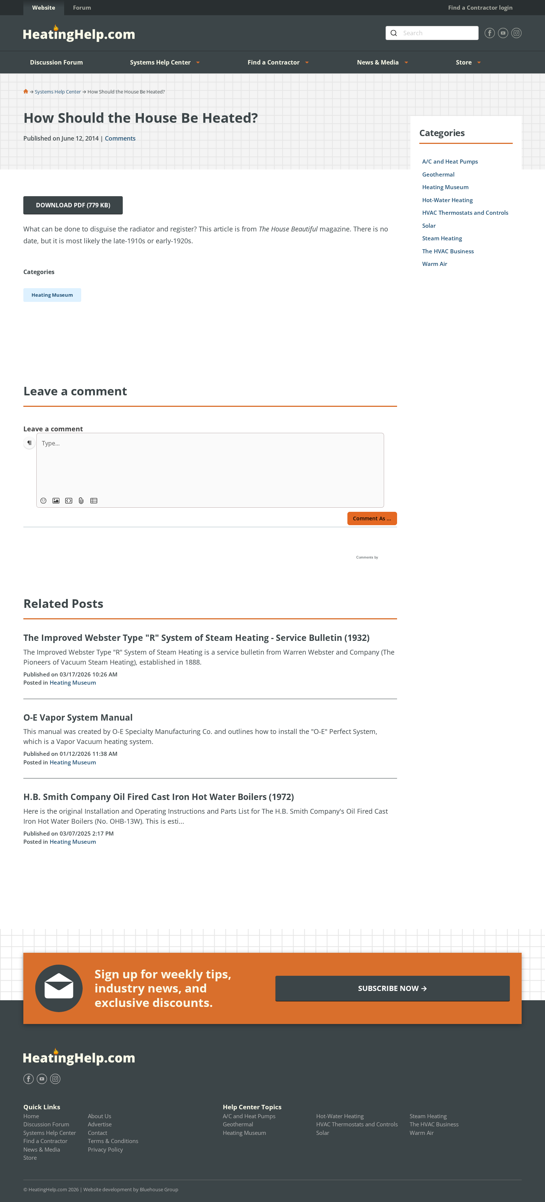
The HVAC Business (448, 251)
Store (464, 62)
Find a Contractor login (480, 7)
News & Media (378, 62)
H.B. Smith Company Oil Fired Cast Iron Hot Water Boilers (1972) (158, 797)
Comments (120, 138)
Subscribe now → (392, 988)
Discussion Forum (56, 62)
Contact (97, 1132)
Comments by (367, 557)
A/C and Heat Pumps (450, 161)
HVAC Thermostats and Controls (465, 212)
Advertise (100, 1124)
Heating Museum (73, 682)
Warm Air (434, 263)
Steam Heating (442, 238)
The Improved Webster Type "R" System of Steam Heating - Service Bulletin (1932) (196, 637)
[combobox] (432, 33)
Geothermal (438, 174)
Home (31, 1116)
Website (43, 7)
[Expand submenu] (200, 62)
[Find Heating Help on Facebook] (490, 33)
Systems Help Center (160, 62)
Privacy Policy (105, 1149)
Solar (429, 225)
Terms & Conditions (113, 1141)
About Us (99, 1116)
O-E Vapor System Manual (78, 717)
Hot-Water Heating (447, 200)
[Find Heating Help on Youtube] (503, 33)
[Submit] (394, 33)
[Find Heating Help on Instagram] (516, 33)
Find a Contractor (274, 62)
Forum (82, 7)
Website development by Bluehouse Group (130, 1189)
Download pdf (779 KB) (73, 205)
